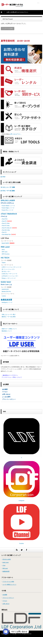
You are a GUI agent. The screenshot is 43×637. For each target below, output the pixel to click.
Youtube (21, 543)
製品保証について (7, 331)
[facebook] (26, 549)
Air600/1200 (5, 289)
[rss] (16, 549)
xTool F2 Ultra (5, 225)
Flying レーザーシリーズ (8, 278)
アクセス (4, 392)
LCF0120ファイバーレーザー (10, 276)
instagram (21, 500)
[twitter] (21, 549)
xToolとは (4, 216)
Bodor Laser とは (6, 284)
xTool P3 (4, 221)
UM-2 (3, 249)
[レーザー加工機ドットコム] (12, 5)
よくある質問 (5, 397)
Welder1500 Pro (6, 291)
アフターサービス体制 (8, 581)
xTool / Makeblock (9, 214)
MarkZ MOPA (8, 243)
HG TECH (5, 258)
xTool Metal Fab (6, 234)
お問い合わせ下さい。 (16, 134)
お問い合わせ (5, 394)
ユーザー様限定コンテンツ (9, 584)
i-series (4, 296)
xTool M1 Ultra (6, 230)
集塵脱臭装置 (6, 300)
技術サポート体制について (9, 329)
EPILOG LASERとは (7, 203)
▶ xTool (3, 176)
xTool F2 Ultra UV (7, 228)
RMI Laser (5, 247)
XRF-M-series (5, 254)
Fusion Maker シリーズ (8, 205)
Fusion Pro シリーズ (7, 210)
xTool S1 (4, 232)
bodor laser (6, 282)
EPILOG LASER (8, 200)
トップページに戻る (7, 28)
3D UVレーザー (6, 271)
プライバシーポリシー (8, 399)
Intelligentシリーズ (7, 302)
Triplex (4, 262)
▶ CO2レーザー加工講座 (8, 190)
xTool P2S (4, 219)
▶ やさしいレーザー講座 (8, 187)
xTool (4, 565)
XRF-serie (4, 252)
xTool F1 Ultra (5, 223)
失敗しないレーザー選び (8, 314)
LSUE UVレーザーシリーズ (9, 273)
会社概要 (4, 389)
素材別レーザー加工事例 (8, 316)
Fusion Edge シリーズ (8, 208)
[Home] (2, 13)
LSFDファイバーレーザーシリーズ (11, 267)
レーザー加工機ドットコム (15, 633)
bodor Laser (6, 562)
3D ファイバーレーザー (8, 269)
